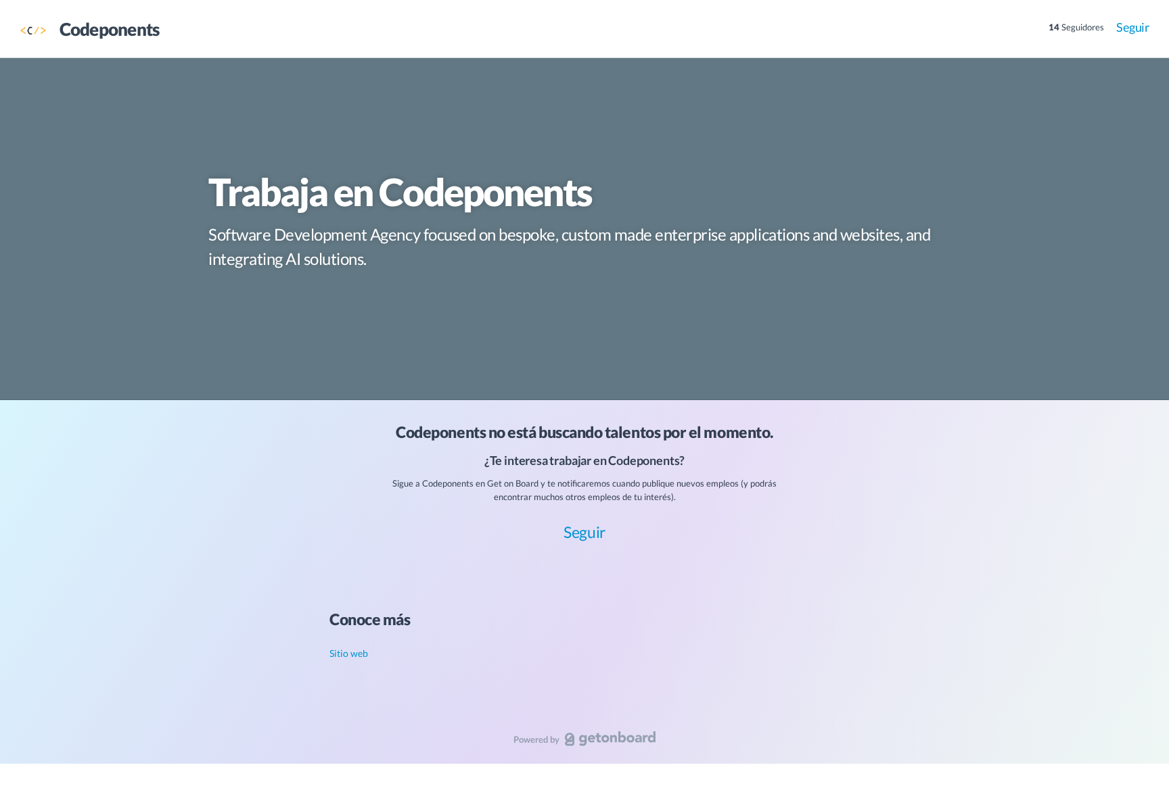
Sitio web (348, 653)
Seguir (1132, 27)
